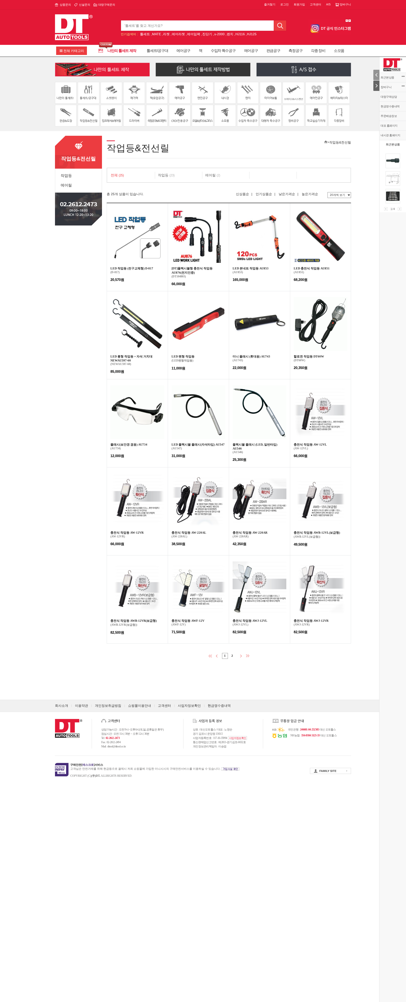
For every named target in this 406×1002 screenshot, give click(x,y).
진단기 (207, 34)
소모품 (339, 51)
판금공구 (273, 51)
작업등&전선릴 (340, 142)
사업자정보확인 (189, 705)
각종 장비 (318, 51)
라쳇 (166, 34)
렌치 (230, 34)
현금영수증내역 (390, 106)
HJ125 (252, 34)
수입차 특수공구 (223, 51)
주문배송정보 (389, 116)
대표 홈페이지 (389, 125)
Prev (386, 209)
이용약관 (81, 705)
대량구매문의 (106, 4)
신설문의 (84, 4)
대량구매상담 (389, 96)
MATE (156, 34)
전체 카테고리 (73, 51)
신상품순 (242, 194)
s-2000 (219, 34)
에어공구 (183, 51)
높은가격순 (310, 194)
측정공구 (295, 51)
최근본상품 (387, 77)
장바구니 (386, 87)
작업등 (66, 176)
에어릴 (66, 185)
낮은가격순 (287, 194)
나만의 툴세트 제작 (121, 51)
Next (399, 209)
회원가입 (299, 4)
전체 (117, 175)
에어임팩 (193, 34)
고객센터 (315, 4)
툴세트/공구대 (157, 51)
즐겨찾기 (269, 4)
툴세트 (145, 34)
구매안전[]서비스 (86, 764)
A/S (328, 4)
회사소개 (61, 705)
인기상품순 (264, 194)
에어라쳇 (178, 34)
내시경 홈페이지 (390, 135)
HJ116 (240, 34)
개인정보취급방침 (108, 705)
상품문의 (65, 4)
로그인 (284, 4)
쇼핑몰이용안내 (139, 705)
